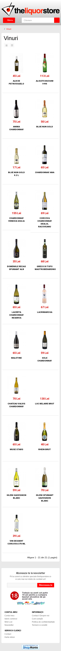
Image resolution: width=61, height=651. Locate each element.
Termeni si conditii (39, 625)
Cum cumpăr (37, 619)
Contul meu (9, 616)
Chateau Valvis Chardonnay (16, 405)
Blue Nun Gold (44, 126)
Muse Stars (16, 449)
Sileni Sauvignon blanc (16, 496)
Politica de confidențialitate (43, 622)
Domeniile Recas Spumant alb (16, 267)
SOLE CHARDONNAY (44, 359)
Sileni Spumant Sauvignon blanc (44, 498)
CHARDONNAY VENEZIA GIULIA (16, 219)
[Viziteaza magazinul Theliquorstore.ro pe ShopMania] (30, 646)
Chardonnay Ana (44, 172)
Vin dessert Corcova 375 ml (16, 542)
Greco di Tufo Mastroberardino (44, 267)
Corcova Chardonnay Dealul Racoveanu (44, 222)
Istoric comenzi (11, 619)
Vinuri (8, 29)
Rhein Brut (44, 449)
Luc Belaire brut (44, 403)
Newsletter (9, 625)
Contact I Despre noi (40, 616)
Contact (8, 634)
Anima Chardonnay (16, 128)
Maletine (16, 358)
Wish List (8, 622)
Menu (10, 20)
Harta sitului (10, 637)
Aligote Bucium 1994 (44, 82)
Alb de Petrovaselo (16, 82)
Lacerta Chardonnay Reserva (16, 315)
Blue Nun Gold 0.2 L (16, 173)
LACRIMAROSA (44, 312)
